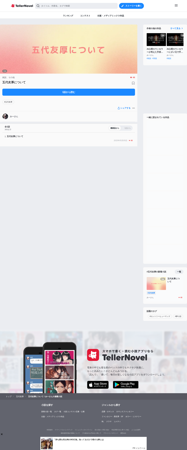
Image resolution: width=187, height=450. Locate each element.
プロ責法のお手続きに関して (91, 433)
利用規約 (50, 430)
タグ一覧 (57, 412)
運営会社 (123, 433)
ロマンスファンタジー (125, 412)
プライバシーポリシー (110, 433)
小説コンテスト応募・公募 (74, 412)
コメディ (117, 421)
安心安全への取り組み (102, 430)
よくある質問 (135, 430)
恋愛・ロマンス (108, 412)
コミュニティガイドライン (83, 430)
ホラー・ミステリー (133, 417)
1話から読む (68, 92)
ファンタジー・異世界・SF (112, 417)
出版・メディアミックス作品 (52, 417)
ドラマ (108, 421)
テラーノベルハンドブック (63, 430)
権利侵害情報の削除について (70, 433)
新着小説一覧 (46, 412)
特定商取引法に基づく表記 (120, 430)
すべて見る (175, 28)
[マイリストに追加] (133, 83)
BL (103, 421)
